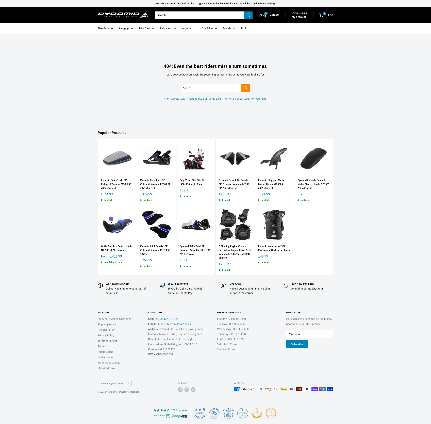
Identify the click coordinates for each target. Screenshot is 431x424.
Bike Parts (103, 28)
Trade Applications (109, 362)
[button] (269, 15)
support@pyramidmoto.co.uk (173, 323)
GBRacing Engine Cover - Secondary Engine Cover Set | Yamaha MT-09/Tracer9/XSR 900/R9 (235, 252)
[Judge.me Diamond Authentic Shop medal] (200, 413)
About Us (103, 346)
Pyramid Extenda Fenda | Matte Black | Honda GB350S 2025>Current (313, 184)
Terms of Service (108, 340)
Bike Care (145, 28)
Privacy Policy (106, 335)
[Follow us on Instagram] (186, 389)
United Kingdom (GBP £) (112, 383)
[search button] (248, 15)
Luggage (124, 28)
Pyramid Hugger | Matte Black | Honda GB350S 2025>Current (271, 184)
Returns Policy (106, 329)
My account (299, 17)
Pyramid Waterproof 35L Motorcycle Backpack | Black (274, 248)
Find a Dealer (106, 357)
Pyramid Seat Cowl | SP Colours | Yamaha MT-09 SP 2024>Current (116, 184)
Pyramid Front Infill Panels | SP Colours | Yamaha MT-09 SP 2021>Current (234, 184)
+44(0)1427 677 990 (166, 318)
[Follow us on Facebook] (180, 389)
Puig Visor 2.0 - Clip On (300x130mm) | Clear (192, 182)
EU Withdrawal (107, 368)
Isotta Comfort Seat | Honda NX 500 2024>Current (116, 248)
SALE (243, 28)
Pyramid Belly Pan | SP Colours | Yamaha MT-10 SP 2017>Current (195, 250)
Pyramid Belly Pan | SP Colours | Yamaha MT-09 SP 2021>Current (155, 184)
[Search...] (245, 88)
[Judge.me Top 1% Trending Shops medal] (271, 413)
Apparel (187, 28)
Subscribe (297, 344)
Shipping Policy (107, 324)
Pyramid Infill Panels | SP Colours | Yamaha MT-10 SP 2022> (155, 250)
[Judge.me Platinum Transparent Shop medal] (242, 413)
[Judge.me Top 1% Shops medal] (256, 413)
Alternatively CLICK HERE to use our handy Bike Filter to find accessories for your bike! (215, 98)
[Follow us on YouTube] (193, 389)
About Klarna (105, 351)
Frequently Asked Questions (114, 318)
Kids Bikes (207, 28)
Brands (227, 28)
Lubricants (166, 28)
